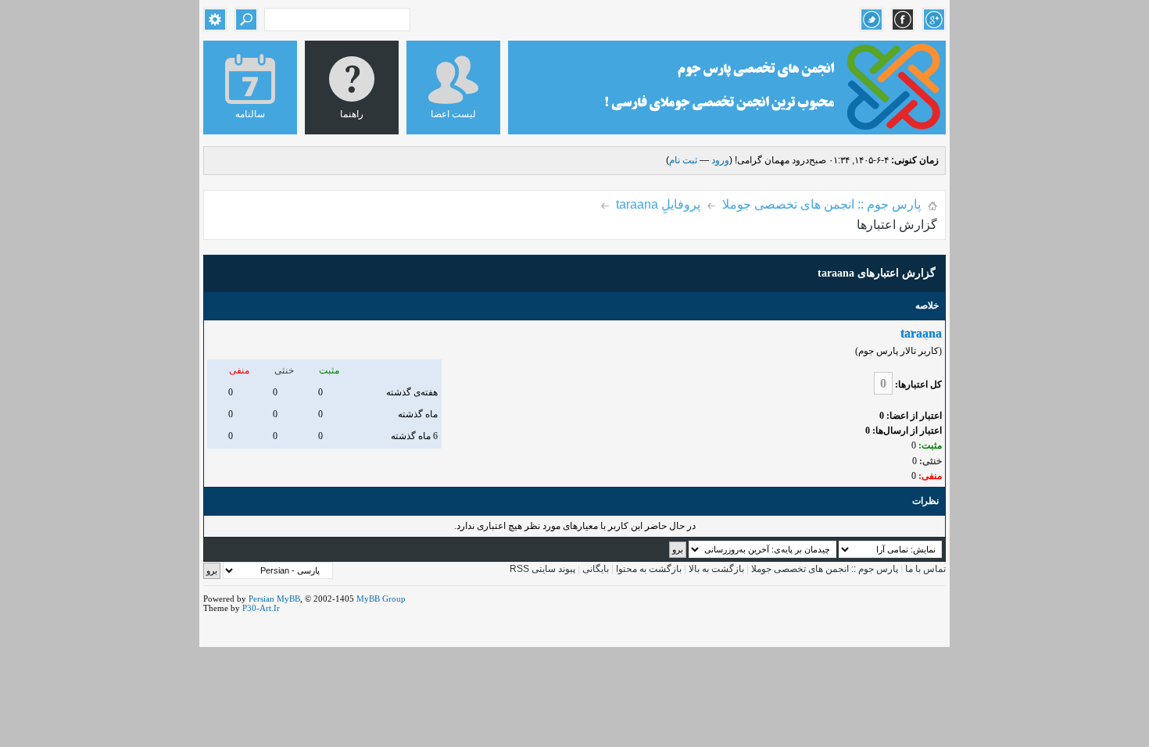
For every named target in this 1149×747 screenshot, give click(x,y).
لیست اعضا (453, 114)
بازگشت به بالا (716, 568)
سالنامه (250, 114)
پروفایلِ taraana (658, 204)
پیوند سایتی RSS (542, 568)
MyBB (288, 598)
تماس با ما (925, 568)
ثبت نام (683, 160)
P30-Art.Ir (261, 608)
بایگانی (595, 568)
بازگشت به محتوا (648, 568)
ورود (720, 160)
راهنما (351, 114)
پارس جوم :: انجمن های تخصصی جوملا (821, 204)
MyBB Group (381, 598)
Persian (261, 598)
